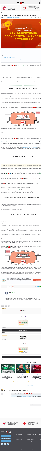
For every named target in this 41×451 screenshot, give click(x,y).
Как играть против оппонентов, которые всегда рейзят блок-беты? (16, 59)
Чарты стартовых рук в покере (32, 437)
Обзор (4, 332)
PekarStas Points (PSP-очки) (31, 436)
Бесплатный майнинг (30, 439)
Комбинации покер (19, 434)
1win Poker (23, 341)
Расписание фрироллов (31, 441)
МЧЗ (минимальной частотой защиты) (30, 147)
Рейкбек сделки (29, 432)
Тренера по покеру (19, 439)
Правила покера (18, 436)
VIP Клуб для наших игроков (31, 434)
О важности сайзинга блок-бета (9, 57)
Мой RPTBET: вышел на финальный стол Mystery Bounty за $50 (7, 377)
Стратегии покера (7, 12)
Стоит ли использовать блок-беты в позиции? (12, 60)
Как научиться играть (19, 432)
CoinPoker (23, 315)
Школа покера (18, 437)
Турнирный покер (15, 12)
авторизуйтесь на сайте (25, 396)
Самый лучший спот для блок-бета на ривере (12, 55)
